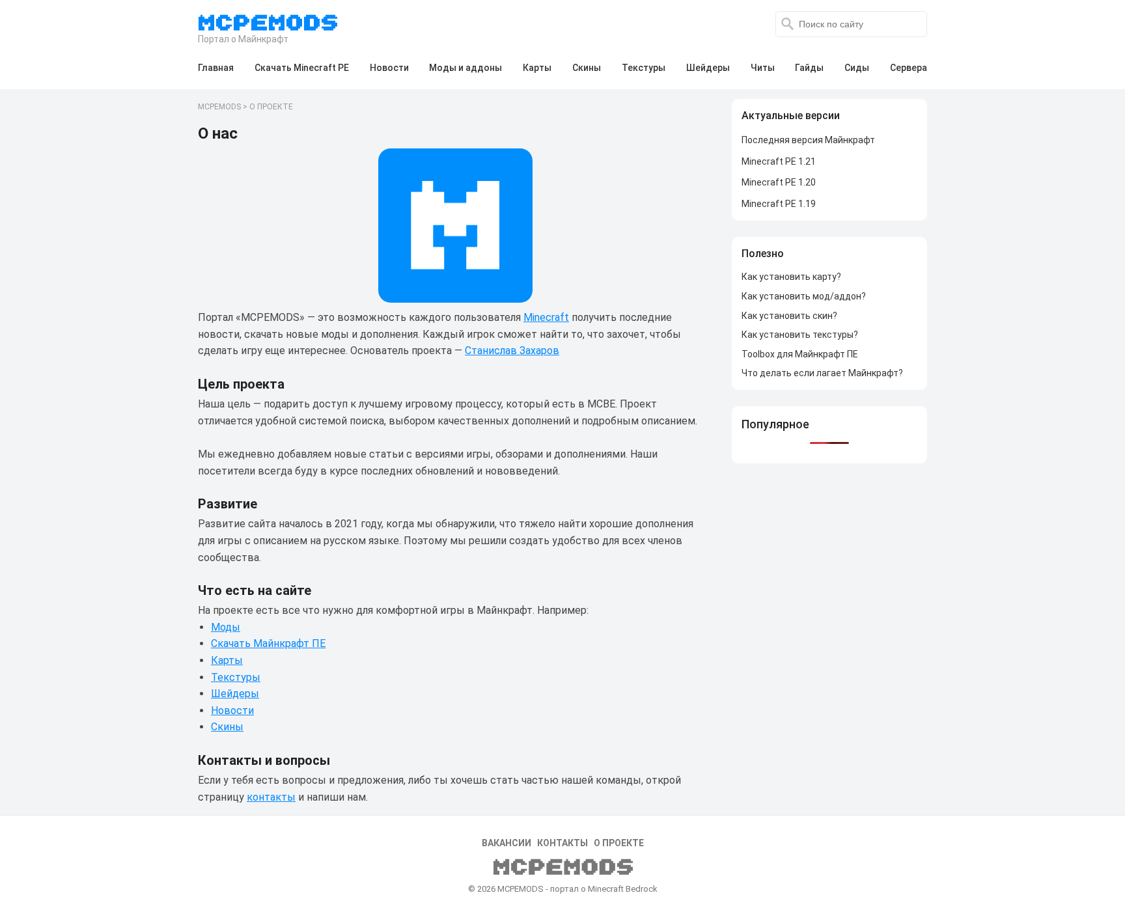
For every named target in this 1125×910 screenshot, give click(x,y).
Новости (232, 710)
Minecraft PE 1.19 (779, 204)
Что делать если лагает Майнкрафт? (822, 373)
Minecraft (546, 317)
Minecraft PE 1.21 (779, 161)
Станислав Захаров (512, 350)
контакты (271, 797)
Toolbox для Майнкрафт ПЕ (800, 354)
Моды (225, 627)
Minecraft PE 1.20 (779, 182)
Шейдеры (235, 693)
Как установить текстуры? (800, 334)
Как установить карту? (791, 276)
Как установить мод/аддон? (804, 296)
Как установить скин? (789, 315)
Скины (227, 727)
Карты (227, 660)
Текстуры (235, 677)
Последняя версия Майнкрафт (808, 140)
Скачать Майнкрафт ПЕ (268, 643)
